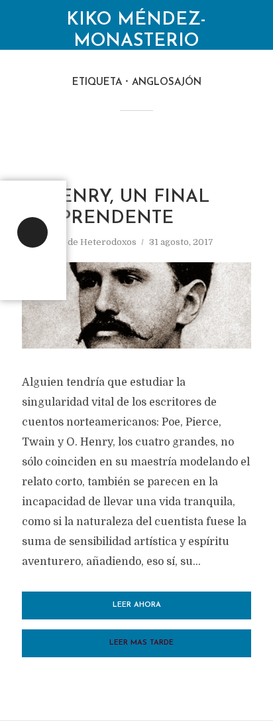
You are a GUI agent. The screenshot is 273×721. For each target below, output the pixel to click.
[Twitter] (32, 232)
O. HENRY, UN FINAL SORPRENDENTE (115, 208)
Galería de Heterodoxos (85, 242)
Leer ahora (137, 605)
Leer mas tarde (141, 643)
